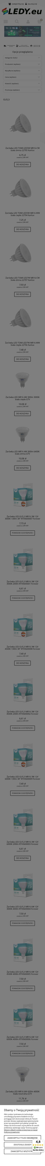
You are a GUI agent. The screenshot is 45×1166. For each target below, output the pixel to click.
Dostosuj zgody (22, 1145)
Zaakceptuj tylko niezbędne (23, 1138)
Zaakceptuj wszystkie (22, 1151)
